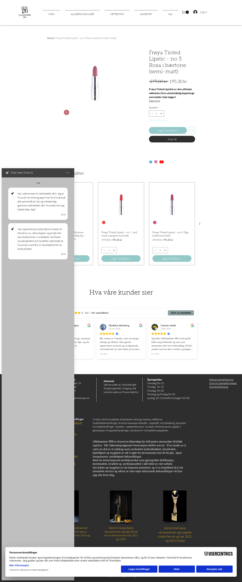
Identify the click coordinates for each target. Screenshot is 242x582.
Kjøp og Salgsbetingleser (223, 383)
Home (50, 38)
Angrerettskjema (218, 386)
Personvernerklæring (221, 379)
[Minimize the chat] (67, 172)
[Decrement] (151, 113)
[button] (186, 12)
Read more (154, 100)
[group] (121, 223)
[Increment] (162, 113)
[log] (38, 371)
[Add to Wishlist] (191, 130)
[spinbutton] (157, 113)
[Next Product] (200, 224)
